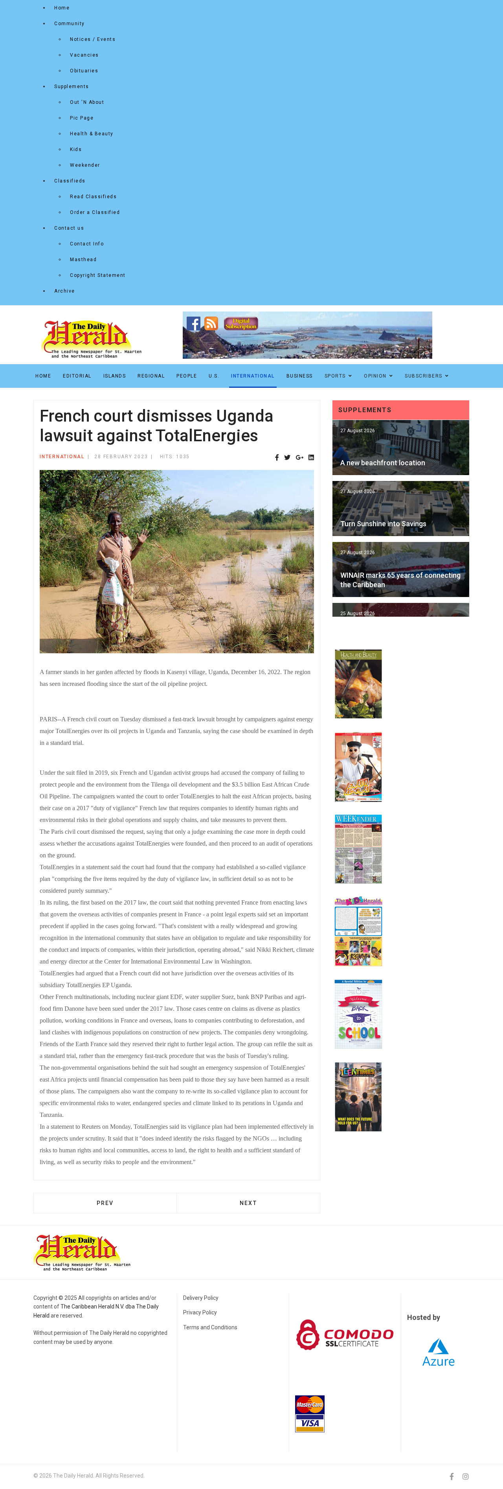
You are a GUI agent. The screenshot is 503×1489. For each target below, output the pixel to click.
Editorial (77, 376)
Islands (114, 376)
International (253, 376)
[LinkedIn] (311, 458)
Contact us (69, 228)
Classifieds (70, 181)
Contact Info (87, 244)
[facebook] (452, 1476)
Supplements (71, 86)
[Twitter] (287, 458)
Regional (151, 376)
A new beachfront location (382, 463)
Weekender (85, 165)
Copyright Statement (98, 275)
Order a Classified (95, 212)
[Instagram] (466, 1476)
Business (299, 376)
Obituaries (84, 71)
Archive (64, 291)
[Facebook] (277, 458)
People (186, 376)
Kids (76, 149)
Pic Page (82, 118)
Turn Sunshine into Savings (383, 524)
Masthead (83, 259)
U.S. (214, 376)
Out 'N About (87, 102)
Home (62, 8)
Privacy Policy (200, 1312)
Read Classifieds (93, 196)
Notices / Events (93, 39)
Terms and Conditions (210, 1327)
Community (69, 23)
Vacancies (84, 55)
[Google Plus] (299, 458)
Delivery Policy (200, 1298)
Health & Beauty (92, 133)
